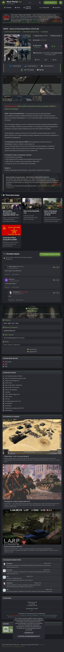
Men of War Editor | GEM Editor (13, 385)
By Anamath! (8, 403)
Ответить (7, 274)
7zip (29, 179)
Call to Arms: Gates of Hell (13, 31)
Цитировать (16, 274)
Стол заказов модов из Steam (13, 376)
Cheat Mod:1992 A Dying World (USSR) (10, 239)
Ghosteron (37, 47)
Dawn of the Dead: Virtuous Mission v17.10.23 (50, 213)
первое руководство (43, 186)
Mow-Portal (8, 383)
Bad (6, 364)
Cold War (7, 392)
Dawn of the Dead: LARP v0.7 (13, 546)
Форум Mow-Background (12, 380)
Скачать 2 (32, 66)
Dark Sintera (8, 410)
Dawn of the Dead (11, 109)
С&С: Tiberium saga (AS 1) (12, 394)
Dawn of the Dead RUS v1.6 (31, 212)
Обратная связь (20, 646)
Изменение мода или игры (31, 31)
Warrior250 (43, 40)
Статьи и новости (28, 7)
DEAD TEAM (8, 396)
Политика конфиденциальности (29, 636)
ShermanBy (8, 362)
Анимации (45, 31)
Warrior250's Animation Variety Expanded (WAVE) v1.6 (10, 213)
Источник (29, 70)
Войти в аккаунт (50, 2)
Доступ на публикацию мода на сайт (15, 378)
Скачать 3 (49, 66)
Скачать (17, 66)
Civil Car (7, 399)
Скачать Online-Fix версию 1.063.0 (12, 22)
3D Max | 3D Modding (11, 390)
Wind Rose (8, 406)
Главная (8, 7)
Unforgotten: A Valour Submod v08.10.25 (17, 501)
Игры (18, 7)
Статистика (45, 7)
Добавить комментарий (51, 254)
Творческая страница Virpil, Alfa (14, 408)
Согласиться (29, 632)
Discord (57, 7)
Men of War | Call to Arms (12, 387)
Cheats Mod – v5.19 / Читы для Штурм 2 (16, 456)
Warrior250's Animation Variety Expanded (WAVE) (36, 106)
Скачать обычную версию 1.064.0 (31, 22)
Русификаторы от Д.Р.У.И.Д (13, 401)
